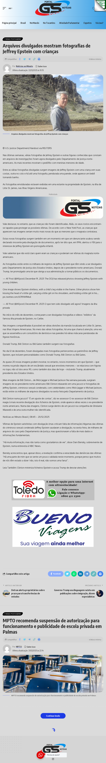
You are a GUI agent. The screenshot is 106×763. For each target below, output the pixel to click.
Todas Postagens (12, 39)
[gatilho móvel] (5, 8)
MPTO (19, 646)
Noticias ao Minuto (24, 66)
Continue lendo (53, 716)
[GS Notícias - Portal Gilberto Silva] (53, 8)
